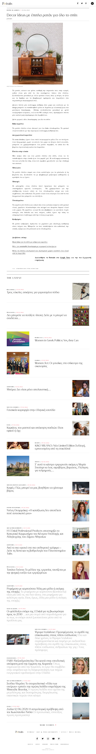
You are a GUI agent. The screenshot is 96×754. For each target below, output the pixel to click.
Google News (65, 257)
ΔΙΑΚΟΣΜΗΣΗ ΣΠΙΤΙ (21, 268)
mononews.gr (65, 744)
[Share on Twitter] (81, 4)
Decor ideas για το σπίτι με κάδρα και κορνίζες (30, 242)
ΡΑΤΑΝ (28, 268)
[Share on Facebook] (77, 4)
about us (30, 744)
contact (37, 744)
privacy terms (54, 744)
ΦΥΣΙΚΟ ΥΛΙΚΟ (34, 268)
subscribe (45, 744)
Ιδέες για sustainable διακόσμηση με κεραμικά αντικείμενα (34, 246)
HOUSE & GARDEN (13, 10)
